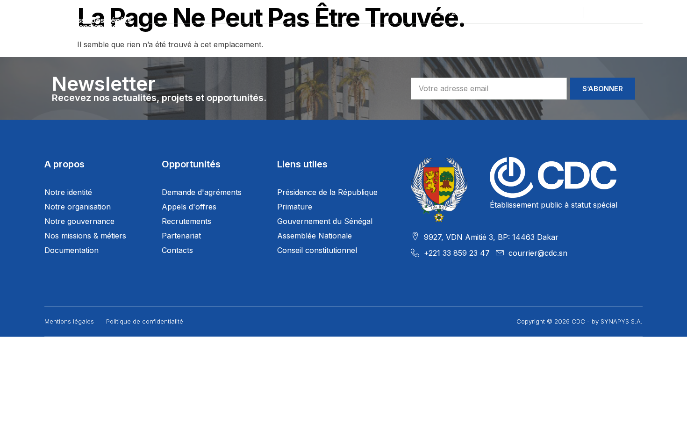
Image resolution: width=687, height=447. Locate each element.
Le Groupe (168, 34)
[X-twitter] (609, 12)
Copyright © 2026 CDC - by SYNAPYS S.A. (579, 321)
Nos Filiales (309, 34)
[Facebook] (596, 12)
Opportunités (385, 34)
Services (454, 34)
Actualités (516, 34)
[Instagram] (637, 12)
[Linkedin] (623, 12)
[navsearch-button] (637, 35)
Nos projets (237, 34)
